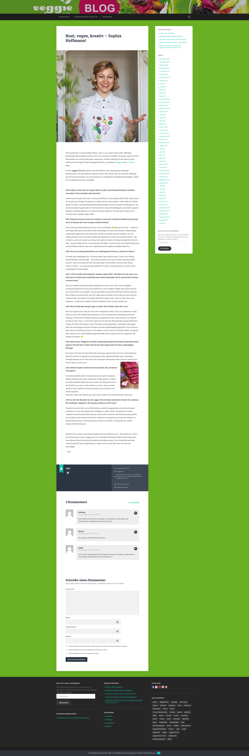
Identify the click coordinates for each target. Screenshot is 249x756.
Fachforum (187, 705)
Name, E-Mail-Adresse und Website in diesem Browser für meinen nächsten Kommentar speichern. (98, 646)
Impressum (107, 17)
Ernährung (172, 705)
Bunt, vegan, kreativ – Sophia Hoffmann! (93, 38)
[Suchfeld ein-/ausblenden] (189, 17)
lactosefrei (176, 719)
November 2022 (164, 62)
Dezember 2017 (164, 133)
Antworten (134, 503)
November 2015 (164, 211)
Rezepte (108, 726)
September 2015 (164, 217)
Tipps (178, 729)
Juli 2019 (162, 84)
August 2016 (163, 183)
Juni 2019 (162, 87)
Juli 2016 (162, 186)
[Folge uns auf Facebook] (153, 687)
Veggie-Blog (64, 17)
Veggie (164, 732)
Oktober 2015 (163, 214)
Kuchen (162, 719)
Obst (182, 722)
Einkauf (155, 705)
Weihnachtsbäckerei (159, 739)
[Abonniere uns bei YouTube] (163, 687)
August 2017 (163, 146)
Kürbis (169, 719)
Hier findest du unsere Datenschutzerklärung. (72, 718)
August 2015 (163, 220)
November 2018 (164, 102)
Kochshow (123, 474)
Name (68, 617)
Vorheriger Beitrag (123, 484)
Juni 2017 (162, 152)
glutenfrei (187, 712)
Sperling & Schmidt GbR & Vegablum (171, 36)
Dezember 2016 (164, 170)
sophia (128, 476)
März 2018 (162, 124)
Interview (168, 715)
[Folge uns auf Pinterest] (159, 687)
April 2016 (162, 195)
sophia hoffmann (136, 476)
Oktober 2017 (163, 139)
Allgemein (120, 471)
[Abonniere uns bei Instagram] (166, 687)
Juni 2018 (162, 118)
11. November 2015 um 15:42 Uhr (89, 514)
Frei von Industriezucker (160, 712)
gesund (179, 712)
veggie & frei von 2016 (159, 736)
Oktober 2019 (163, 74)
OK (159, 753)
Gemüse (172, 712)
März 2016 (162, 198)
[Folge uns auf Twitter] (156, 687)
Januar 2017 (163, 167)
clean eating (183, 702)
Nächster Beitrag (122, 487)
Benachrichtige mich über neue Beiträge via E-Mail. (84, 653)
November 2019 (164, 71)
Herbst (161, 715)
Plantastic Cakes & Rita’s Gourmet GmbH (172, 39)
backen (155, 702)
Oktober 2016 (163, 177)
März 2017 (162, 161)
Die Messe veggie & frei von (85, 17)
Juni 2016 (162, 189)
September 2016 (164, 180)
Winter (169, 739)
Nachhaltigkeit (174, 722)
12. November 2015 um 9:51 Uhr (88, 533)
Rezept (169, 725)
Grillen (155, 715)
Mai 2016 (162, 192)
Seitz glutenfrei (185, 725)
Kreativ (130, 474)
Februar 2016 (163, 201)
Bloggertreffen (164, 702)
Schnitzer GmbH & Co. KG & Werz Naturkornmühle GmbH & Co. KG (170, 46)
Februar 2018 (163, 127)
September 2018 (164, 108)
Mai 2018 (162, 121)
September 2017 (164, 143)
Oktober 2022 (163, 65)
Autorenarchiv (68, 473)
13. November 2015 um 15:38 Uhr (89, 550)
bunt (118, 474)
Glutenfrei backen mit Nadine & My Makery (173, 42)
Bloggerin (119, 162)
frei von (165, 709)
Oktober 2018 (163, 105)
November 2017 (164, 136)
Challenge (109, 720)
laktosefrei (185, 719)
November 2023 (164, 59)
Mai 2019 (162, 90)
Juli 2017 (162, 149)
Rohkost (176, 725)
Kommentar (70, 589)
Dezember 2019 (164, 68)
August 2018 (163, 112)
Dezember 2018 (164, 99)
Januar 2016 (163, 205)
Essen (179, 705)
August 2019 (163, 80)
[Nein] (247, 753)
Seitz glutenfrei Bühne (159, 729)
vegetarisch (156, 732)
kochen (176, 715)
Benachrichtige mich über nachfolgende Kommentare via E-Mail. (88, 650)
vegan (184, 729)
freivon (172, 709)
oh (124, 476)
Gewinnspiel (109, 723)
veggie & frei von (122, 478)
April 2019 (162, 93)
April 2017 (162, 158)
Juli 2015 (162, 223)
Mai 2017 (162, 155)
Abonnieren (164, 248)
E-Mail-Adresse (71, 627)
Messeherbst (163, 722)
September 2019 (164, 77)
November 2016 (164, 174)
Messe (155, 722)
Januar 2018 (163, 130)
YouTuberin (130, 162)
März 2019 (162, 96)
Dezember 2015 (164, 208)
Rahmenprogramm (158, 725)
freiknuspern (156, 709)
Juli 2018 (162, 115)
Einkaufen (163, 705)
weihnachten (172, 736)
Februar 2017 (163, 164)
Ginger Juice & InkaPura (167, 33)
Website (68, 636)
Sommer (171, 729)
